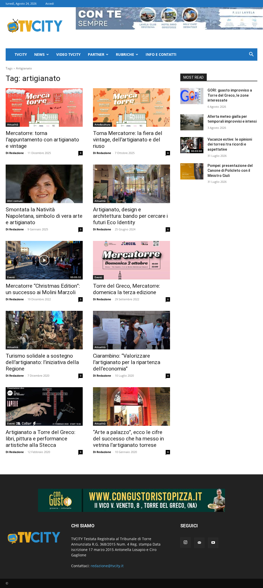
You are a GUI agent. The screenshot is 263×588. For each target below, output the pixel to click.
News (39, 54)
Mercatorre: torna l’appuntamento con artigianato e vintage (42, 139)
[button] (251, 54)
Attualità (12, 124)
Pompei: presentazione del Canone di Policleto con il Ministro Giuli (230, 171)
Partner (96, 54)
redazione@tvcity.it (107, 565)
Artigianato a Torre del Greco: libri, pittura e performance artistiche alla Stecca (40, 438)
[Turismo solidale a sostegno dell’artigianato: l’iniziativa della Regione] (44, 330)
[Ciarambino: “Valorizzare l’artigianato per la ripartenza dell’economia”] (131, 330)
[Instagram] (185, 542)
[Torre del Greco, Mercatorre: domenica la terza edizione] (131, 260)
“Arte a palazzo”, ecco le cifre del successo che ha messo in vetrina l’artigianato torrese (128, 438)
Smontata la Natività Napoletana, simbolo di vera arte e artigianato (44, 215)
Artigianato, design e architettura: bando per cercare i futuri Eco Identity (130, 215)
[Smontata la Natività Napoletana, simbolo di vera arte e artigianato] (44, 184)
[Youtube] (213, 543)
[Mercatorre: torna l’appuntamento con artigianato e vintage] (44, 107)
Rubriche (125, 54)
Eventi (11, 277)
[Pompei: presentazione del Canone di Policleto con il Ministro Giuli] (191, 171)
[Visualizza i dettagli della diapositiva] (131, 500)
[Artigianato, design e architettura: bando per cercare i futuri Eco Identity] (131, 184)
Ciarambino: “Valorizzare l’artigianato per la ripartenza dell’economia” (126, 362)
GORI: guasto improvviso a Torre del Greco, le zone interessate (230, 95)
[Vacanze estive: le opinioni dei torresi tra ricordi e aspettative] (191, 145)
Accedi (49, 3)
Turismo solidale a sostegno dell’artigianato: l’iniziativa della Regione (42, 362)
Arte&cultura (102, 124)
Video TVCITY (68, 54)
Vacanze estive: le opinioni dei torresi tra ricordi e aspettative (230, 144)
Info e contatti (161, 54)
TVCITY (21, 54)
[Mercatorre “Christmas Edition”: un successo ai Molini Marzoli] (44, 260)
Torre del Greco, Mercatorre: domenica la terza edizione (126, 289)
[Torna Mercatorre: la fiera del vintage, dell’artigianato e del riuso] (131, 107)
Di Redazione (15, 153)
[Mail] (199, 543)
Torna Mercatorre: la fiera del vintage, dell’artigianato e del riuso (127, 139)
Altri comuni (15, 201)
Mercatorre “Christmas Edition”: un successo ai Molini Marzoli (43, 289)
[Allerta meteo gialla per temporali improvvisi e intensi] (191, 122)
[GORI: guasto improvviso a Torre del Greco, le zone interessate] (191, 96)
